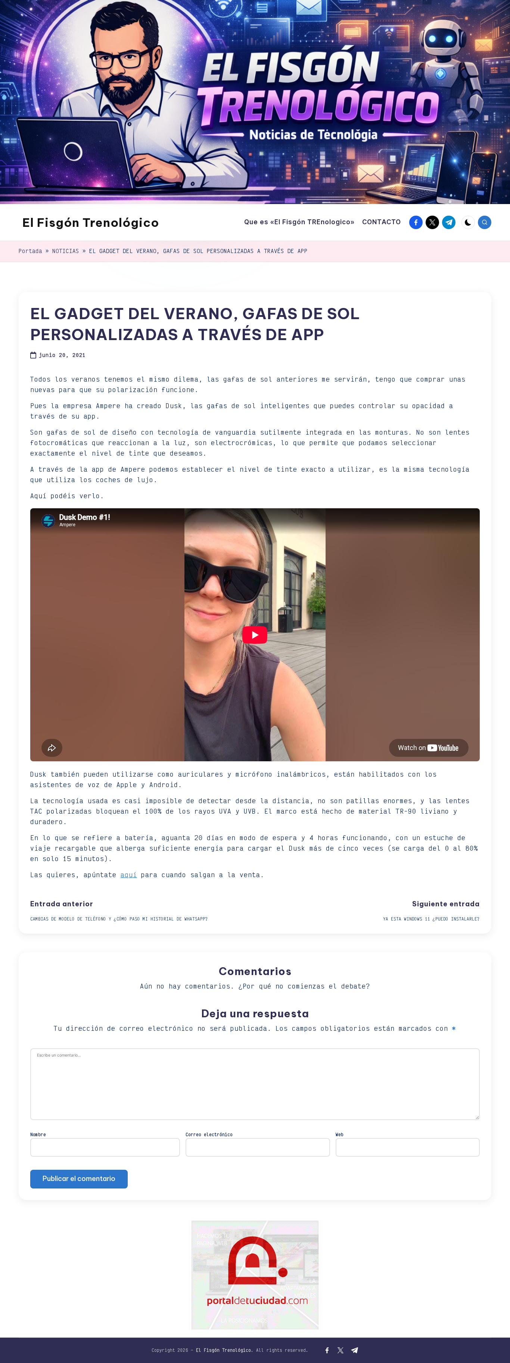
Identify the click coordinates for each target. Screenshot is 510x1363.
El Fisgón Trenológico (90, 222)
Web (339, 1134)
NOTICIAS (65, 251)
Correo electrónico (209, 1134)
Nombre (38, 1134)
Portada (30, 251)
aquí (129, 874)
